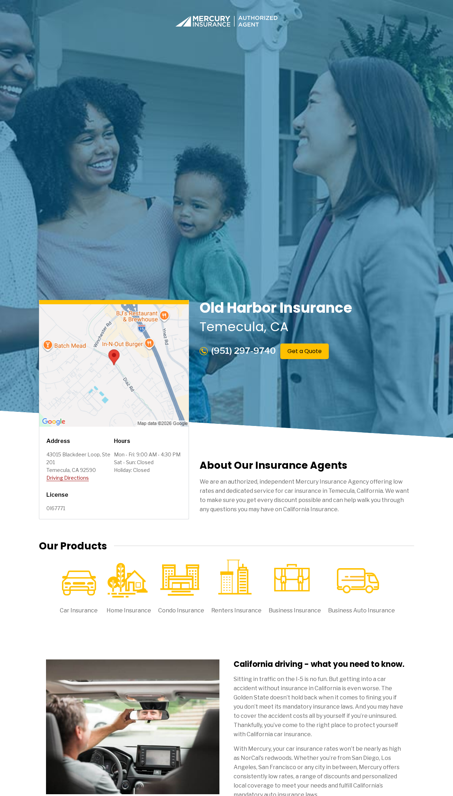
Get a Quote (304, 351)
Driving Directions (67, 478)
